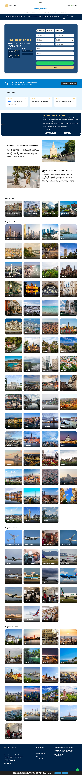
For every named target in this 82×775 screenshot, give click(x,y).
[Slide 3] (43, 107)
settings (49, 773)
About (54, 12)
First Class (25, 12)
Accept (57, 773)
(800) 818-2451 (10, 760)
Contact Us (63, 12)
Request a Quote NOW (55, 63)
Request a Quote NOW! (69, 83)
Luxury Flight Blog (40, 758)
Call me (55, 67)
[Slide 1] (39, 107)
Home (17, 12)
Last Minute (46, 12)
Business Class (35, 12)
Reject (65, 773)
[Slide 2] (41, 107)
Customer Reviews (40, 753)
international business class (51, 174)
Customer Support (40, 751)
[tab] (40, 30)
